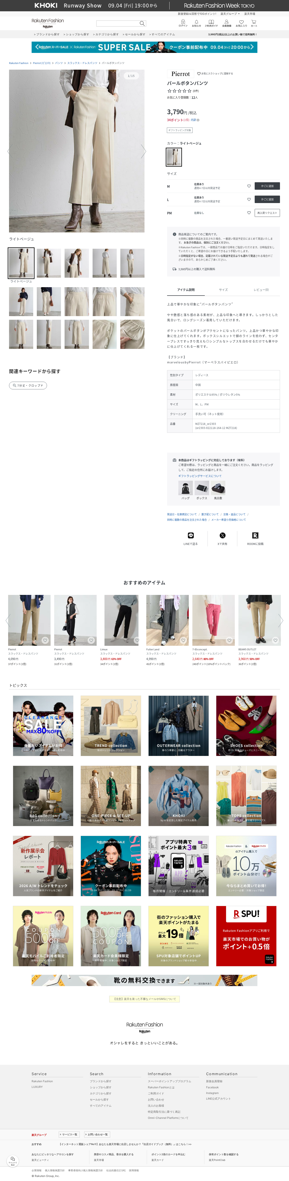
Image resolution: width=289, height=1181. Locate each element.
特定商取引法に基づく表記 (164, 1111)
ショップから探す (101, 1087)
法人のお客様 (156, 1105)
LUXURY (37, 1087)
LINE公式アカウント (218, 1098)
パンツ (59, 63)
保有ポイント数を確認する (224, 1154)
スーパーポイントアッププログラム (169, 1081)
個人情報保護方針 (55, 1170)
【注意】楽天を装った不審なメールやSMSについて (144, 999)
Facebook (212, 1087)
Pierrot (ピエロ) (42, 63)
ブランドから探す (101, 1081)
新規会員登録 (214, 1081)
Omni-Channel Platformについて (168, 1117)
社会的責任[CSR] (116, 1170)
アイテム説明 (186, 289)
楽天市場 (249, 13)
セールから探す (99, 1099)
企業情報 (37, 1170)
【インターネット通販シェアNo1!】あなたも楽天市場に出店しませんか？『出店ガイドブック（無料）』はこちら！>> (125, 1144)
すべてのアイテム (101, 1105)
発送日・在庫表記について (182, 514)
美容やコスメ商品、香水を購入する (114, 1154)
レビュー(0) (261, 289)
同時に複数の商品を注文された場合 (187, 520)
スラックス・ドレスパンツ (82, 63)
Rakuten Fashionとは (161, 1087)
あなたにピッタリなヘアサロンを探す (53, 1154)
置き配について (210, 514)
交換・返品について (234, 514)
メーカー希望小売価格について (228, 520)
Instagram (212, 1093)
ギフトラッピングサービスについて (200, 476)
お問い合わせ (156, 1099)
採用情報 (134, 1170)
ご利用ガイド (156, 1093)
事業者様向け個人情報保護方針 (85, 1170)
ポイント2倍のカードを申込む (168, 1154)
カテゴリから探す (101, 1093)
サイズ (223, 289)
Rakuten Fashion (18, 63)
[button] (76, 151)
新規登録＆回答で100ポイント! (197, 13)
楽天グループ (229, 13)
